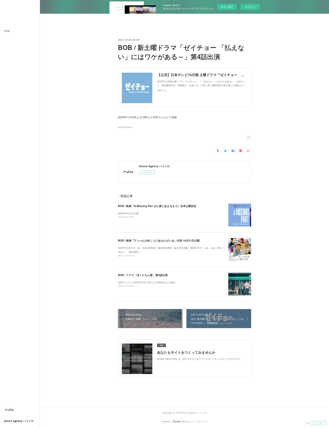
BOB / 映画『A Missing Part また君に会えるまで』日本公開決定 (157, 206)
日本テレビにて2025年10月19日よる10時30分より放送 (146, 282)
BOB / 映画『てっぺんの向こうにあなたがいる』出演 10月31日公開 (159, 240)
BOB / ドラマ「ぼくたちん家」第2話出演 (143, 275)
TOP (7, 31)
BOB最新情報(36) (125, 127)
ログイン (250, 7)
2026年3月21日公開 (128, 213)
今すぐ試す (227, 6)
